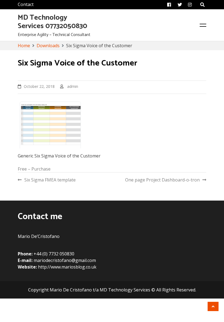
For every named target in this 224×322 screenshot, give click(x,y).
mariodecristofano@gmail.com (65, 260)
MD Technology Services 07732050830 (52, 22)
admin (72, 86)
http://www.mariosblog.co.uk (67, 267)
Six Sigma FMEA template (50, 180)
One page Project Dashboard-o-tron (162, 180)
